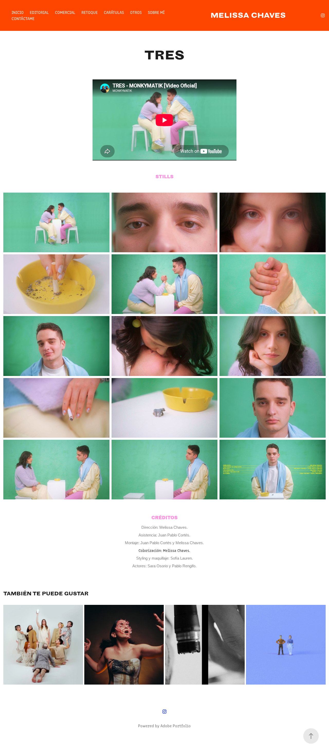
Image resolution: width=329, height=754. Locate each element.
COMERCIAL (65, 12)
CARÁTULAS (114, 12)
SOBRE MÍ (156, 12)
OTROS (136, 12)
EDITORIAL (39, 12)
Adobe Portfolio (175, 725)
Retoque (89, 12)
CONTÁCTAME (23, 18)
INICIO (18, 12)
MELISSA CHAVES (248, 15)
